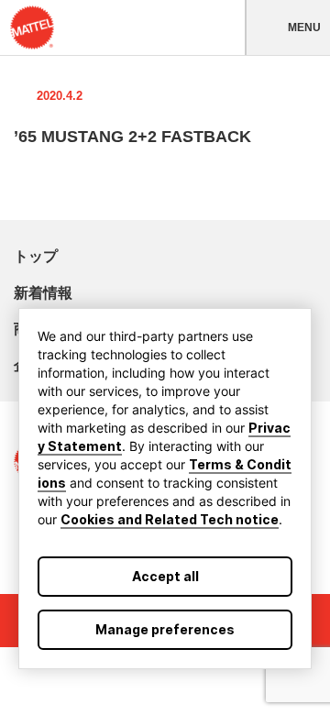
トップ (36, 256)
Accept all (165, 576)
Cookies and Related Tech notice (169, 519)
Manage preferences (165, 629)
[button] (287, 27)
